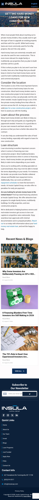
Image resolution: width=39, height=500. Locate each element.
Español (34, 7)
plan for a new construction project (18, 108)
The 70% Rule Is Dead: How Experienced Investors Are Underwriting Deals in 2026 (15, 355)
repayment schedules (9, 183)
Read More (6, 277)
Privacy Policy (19, 491)
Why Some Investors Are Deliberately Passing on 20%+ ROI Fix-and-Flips (18, 273)
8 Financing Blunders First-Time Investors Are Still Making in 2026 (18, 314)
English (34, 4)
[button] (2, 4)
